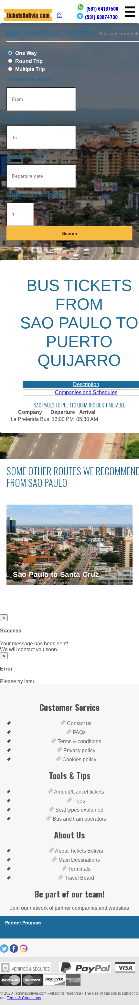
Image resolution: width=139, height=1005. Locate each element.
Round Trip (28, 61)
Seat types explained (78, 810)
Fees (78, 801)
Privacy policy (78, 750)
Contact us (78, 723)
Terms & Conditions (24, 998)
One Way (25, 53)
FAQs (78, 732)
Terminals (79, 869)
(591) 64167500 (102, 8)
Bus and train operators (78, 819)
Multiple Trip (29, 69)
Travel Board (78, 878)
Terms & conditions (78, 741)
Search (69, 233)
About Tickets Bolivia (78, 851)
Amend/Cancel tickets (78, 792)
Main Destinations (78, 860)
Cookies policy (78, 759)
